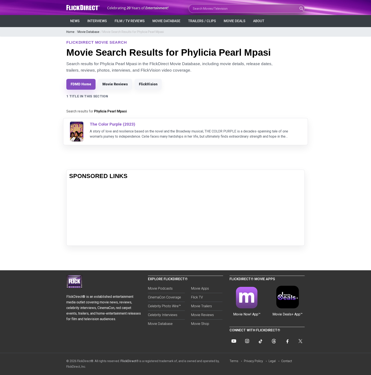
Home (70, 32)
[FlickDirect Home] (83, 7)
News (75, 21)
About (258, 21)
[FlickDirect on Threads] (273, 341)
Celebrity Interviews (162, 315)
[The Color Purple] (76, 124)
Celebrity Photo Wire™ (164, 306)
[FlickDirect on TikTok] (260, 341)
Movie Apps (200, 288)
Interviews (97, 21)
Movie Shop (200, 324)
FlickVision (148, 84)
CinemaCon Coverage (164, 297)
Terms (234, 361)
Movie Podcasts (160, 288)
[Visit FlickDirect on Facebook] (287, 341)
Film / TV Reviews (130, 21)
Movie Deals (234, 21)
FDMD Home (81, 84)
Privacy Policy (253, 361)
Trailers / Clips (202, 21)
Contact (286, 361)
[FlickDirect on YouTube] (234, 341)
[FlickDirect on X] (300, 341)
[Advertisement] (185, 213)
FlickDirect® (129, 361)
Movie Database (166, 21)
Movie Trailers (201, 306)
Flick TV (197, 297)
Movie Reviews (115, 84)
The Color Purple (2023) (112, 124)
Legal (272, 361)
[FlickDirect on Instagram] (247, 341)
